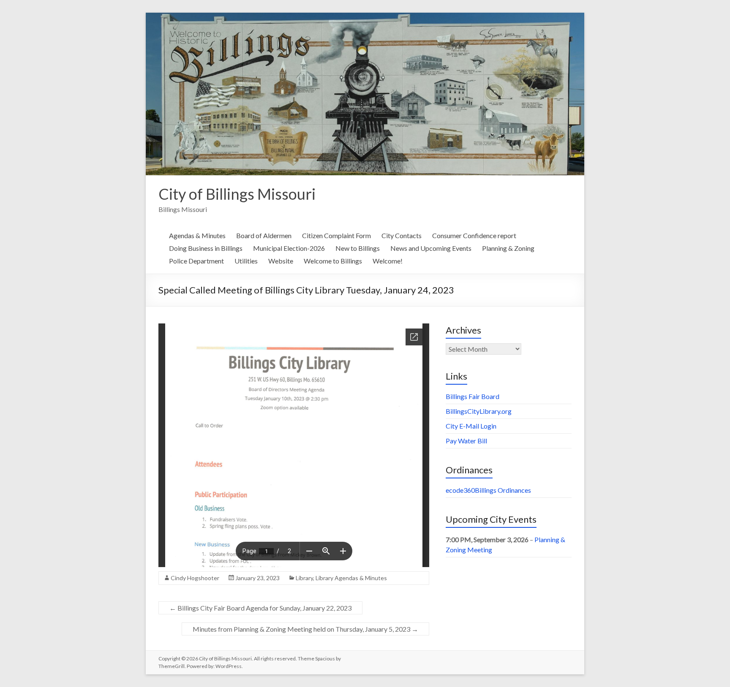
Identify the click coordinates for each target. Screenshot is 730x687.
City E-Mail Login (471, 426)
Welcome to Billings (333, 261)
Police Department (196, 261)
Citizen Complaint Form (336, 235)
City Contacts (401, 235)
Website (280, 261)
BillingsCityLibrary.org (479, 411)
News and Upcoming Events (430, 248)
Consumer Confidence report (474, 235)
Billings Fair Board (472, 396)
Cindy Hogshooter (195, 577)
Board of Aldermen (263, 235)
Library (304, 577)
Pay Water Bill (466, 441)
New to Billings (357, 248)
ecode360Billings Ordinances (488, 490)
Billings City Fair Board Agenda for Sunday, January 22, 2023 (260, 608)
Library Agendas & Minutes (351, 577)
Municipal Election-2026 (289, 248)
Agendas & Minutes (197, 235)
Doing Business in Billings (205, 248)
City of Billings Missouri (237, 194)
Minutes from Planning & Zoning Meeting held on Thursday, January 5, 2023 (305, 629)
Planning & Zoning (508, 248)
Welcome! (388, 261)
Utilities (246, 261)
